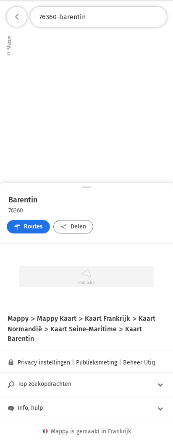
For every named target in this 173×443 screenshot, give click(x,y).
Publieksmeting (96, 362)
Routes (33, 226)
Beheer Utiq (139, 362)
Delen (78, 226)
